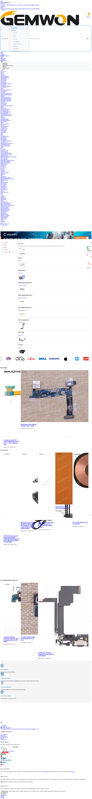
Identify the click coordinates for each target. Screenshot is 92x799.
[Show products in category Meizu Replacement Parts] (22, 304)
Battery (14, 35)
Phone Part (13, 30)
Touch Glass (15, 50)
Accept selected (4, 792)
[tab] (4, 795)
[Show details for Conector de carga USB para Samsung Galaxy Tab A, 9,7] (37, 437)
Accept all (3, 794)
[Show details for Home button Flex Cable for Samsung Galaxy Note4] (55, 421)
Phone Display (15, 48)
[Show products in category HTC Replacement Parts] (22, 317)
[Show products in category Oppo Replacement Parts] (22, 292)
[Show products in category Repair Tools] (22, 280)
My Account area (45, 771)
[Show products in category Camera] (22, 354)
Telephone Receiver (16, 43)
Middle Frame (15, 46)
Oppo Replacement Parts (22, 285)
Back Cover (15, 32)
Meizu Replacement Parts (22, 297)
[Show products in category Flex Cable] (22, 342)
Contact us (3, 6)
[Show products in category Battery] (22, 267)
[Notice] (89, 14)
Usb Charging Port (16, 41)
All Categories (5, 38)
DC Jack (19, 248)
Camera (14, 37)
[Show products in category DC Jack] (22, 255)
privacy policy (72, 771)
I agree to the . (8, 751)
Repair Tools (20, 273)
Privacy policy (11, 751)
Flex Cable (14, 39)
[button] (90, 515)
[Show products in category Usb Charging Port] (22, 329)
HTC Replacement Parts (22, 310)
